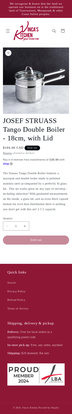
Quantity (8, 218)
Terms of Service (18, 308)
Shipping (7, 153)
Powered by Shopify (48, 408)
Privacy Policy (16, 291)
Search (11, 282)
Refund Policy (16, 299)
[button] (8, 31)
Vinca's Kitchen (30, 408)
